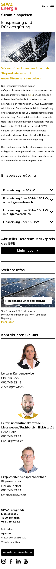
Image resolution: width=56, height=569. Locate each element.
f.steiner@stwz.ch (13, 495)
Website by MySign (10, 542)
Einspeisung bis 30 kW (19, 190)
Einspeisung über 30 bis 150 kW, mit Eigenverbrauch (26, 212)
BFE (31, 94)
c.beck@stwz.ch (12, 387)
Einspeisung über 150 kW (21, 222)
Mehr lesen (26, 250)
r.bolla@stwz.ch (12, 441)
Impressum (6, 533)
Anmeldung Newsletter (17, 552)
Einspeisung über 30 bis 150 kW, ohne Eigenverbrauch (26, 200)
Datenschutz (7, 529)
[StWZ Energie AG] (9, 7)
